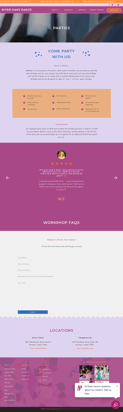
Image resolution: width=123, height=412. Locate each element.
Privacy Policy (66, 409)
